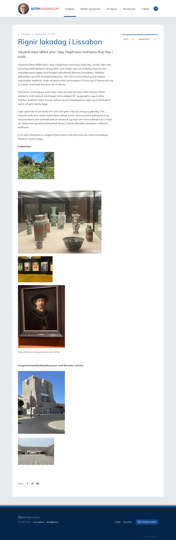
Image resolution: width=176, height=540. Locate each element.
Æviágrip (112, 8)
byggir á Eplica (150, 536)
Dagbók (69, 8)
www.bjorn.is (38, 522)
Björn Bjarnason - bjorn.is (42, 8)
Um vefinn (127, 522)
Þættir (145, 8)
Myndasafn (129, 8)
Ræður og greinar (90, 8)
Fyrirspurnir (149, 522)
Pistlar (118, 522)
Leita (156, 8)
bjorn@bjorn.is (53, 522)
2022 (125, 39)
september (144, 39)
